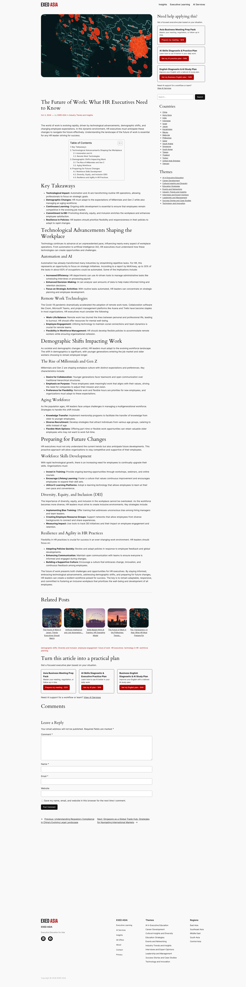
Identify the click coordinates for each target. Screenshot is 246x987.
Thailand (166, 155)
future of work (104, 648)
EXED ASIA (61, 115)
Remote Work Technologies (88, 156)
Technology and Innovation (173, 203)
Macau (165, 132)
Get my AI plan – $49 (92, 687)
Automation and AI (84, 153)
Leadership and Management (174, 197)
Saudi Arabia (167, 143)
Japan (165, 126)
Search (200, 97)
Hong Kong (167, 115)
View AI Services (92, 697)
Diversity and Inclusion (67, 648)
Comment (47, 734)
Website (45, 788)
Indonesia (166, 121)
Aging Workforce (84, 165)
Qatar (164, 141)
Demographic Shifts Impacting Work (89, 159)
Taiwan (165, 152)
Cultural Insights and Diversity (174, 183)
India (164, 118)
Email (44, 776)
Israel (164, 124)
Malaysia (166, 135)
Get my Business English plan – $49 (177, 77)
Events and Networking (172, 189)
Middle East (195, 933)
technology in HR (131, 648)
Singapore (166, 146)
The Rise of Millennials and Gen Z (90, 162)
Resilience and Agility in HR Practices (92, 177)
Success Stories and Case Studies (176, 200)
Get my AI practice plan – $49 (174, 58)
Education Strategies (171, 186)
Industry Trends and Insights (81, 115)
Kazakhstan (167, 129)
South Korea (167, 149)
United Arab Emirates (171, 161)
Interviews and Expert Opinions (175, 195)
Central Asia (195, 941)
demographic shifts (49, 648)
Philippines (166, 138)
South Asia (195, 937)
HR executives (117, 648)
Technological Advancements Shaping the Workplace (97, 150)
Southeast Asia (197, 929)
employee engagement (87, 648)
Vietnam (165, 163)
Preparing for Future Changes (86, 168)
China (164, 112)
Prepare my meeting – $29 (56, 687)
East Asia (194, 925)
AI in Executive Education (173, 178)
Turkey (165, 158)
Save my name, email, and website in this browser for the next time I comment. (85, 800)
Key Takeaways (79, 147)
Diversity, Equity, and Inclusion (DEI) (92, 174)
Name (45, 764)
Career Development (171, 180)
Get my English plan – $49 (132, 687)
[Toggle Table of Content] (119, 143)
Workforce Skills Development (89, 172)
